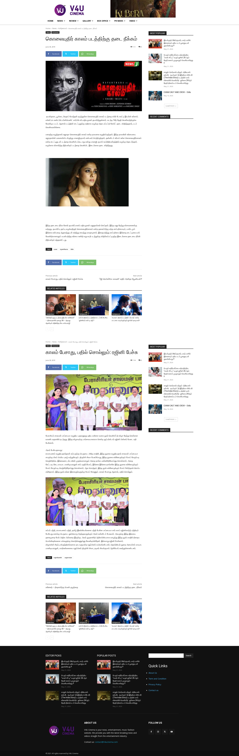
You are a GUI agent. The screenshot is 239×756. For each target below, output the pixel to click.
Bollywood (83, 314)
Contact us (153, 690)
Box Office (102, 20)
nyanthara (64, 249)
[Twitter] (164, 731)
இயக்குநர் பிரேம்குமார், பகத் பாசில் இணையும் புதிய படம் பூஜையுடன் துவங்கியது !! (177, 43)
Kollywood (62, 28)
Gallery (87, 20)
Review (72, 20)
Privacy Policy (155, 684)
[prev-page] (47, 329)
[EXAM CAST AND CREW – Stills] (155, 95)
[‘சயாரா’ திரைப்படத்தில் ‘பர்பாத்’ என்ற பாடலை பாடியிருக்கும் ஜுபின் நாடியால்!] (127, 304)
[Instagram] (158, 731)
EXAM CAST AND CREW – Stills (177, 92)
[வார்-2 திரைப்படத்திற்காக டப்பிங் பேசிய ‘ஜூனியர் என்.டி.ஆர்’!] (94, 304)
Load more (170, 106)
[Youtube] (171, 731)
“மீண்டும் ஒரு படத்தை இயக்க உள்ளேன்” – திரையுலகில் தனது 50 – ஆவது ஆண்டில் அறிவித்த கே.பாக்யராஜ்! (60, 320)
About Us (153, 673)
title (72, 249)
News (60, 20)
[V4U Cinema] (62, 730)
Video (132, 20)
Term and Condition (157, 678)
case (55, 249)
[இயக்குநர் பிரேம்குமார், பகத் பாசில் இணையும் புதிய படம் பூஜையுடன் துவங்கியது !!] (155, 43)
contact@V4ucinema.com (106, 742)
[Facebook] (151, 731)
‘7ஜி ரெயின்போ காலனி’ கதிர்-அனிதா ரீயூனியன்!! (120, 279)
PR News (118, 20)
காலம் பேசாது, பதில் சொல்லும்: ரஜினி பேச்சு (64, 279)
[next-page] (52, 329)
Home (50, 20)
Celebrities (50, 314)
